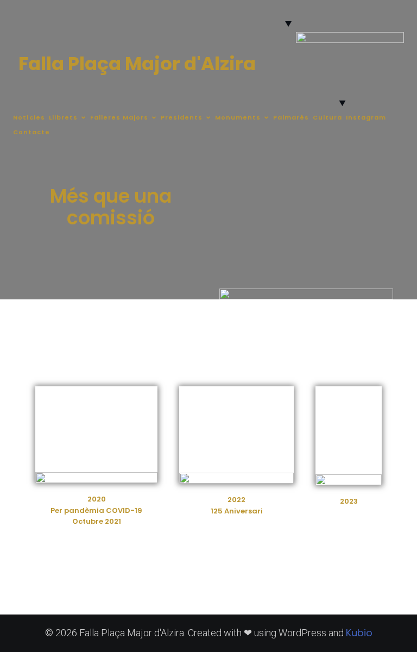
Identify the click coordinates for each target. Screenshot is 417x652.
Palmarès (291, 117)
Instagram (366, 117)
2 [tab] (343, 86)
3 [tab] (356, 86)
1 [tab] (331, 86)
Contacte (31, 132)
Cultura (327, 117)
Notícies (29, 117)
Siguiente (391, 53)
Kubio (359, 633)
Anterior (308, 53)
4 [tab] (368, 86)
